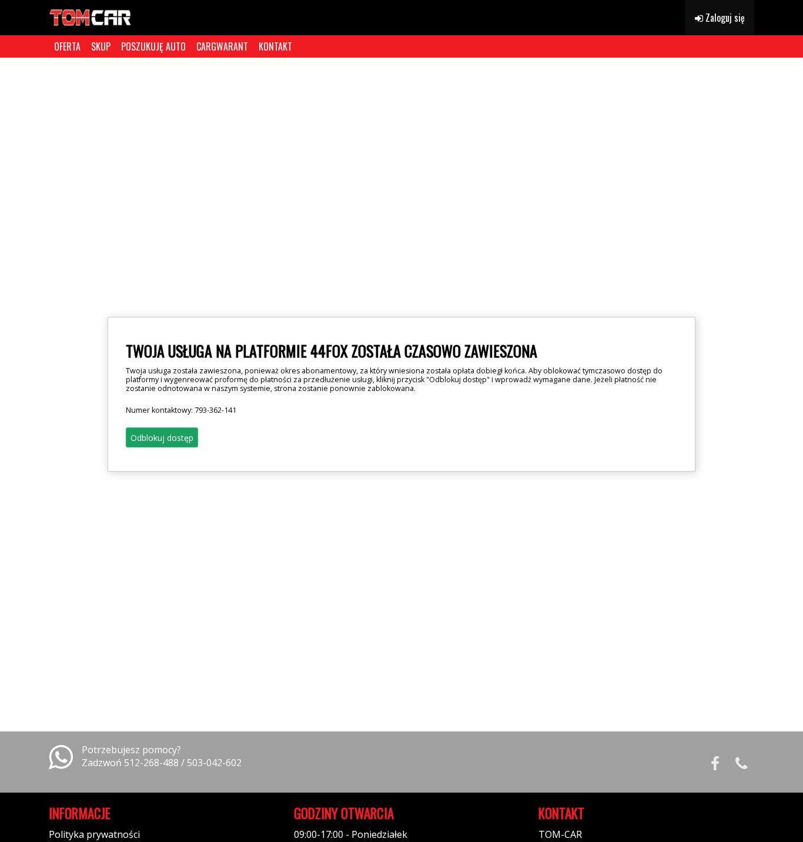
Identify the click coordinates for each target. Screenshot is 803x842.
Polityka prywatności (94, 834)
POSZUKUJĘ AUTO (153, 46)
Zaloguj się (724, 18)
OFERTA (67, 46)
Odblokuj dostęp (162, 437)
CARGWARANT (222, 46)
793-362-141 (215, 410)
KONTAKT (275, 46)
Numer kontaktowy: (181, 410)
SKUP (101, 46)
